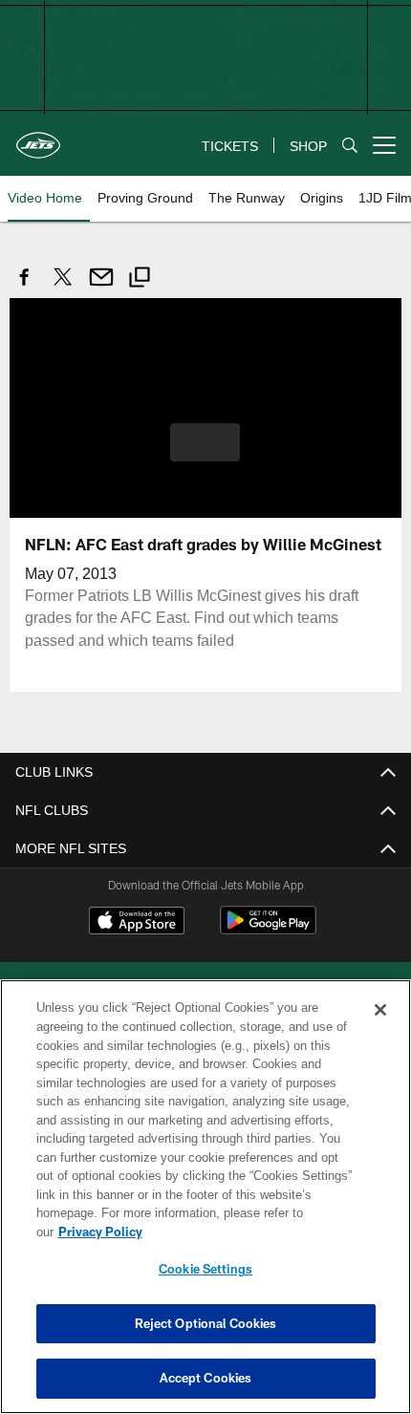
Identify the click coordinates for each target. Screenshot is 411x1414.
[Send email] (101, 287)
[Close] (380, 1010)
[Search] (349, 145)
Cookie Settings (205, 1268)
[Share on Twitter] (63, 287)
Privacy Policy (100, 1231)
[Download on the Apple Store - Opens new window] (137, 923)
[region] (205, 1196)
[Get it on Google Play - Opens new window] (268, 930)
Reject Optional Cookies (206, 1323)
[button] (205, 442)
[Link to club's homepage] (38, 137)
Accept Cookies (206, 1377)
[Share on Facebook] (25, 287)
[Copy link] (139, 280)
